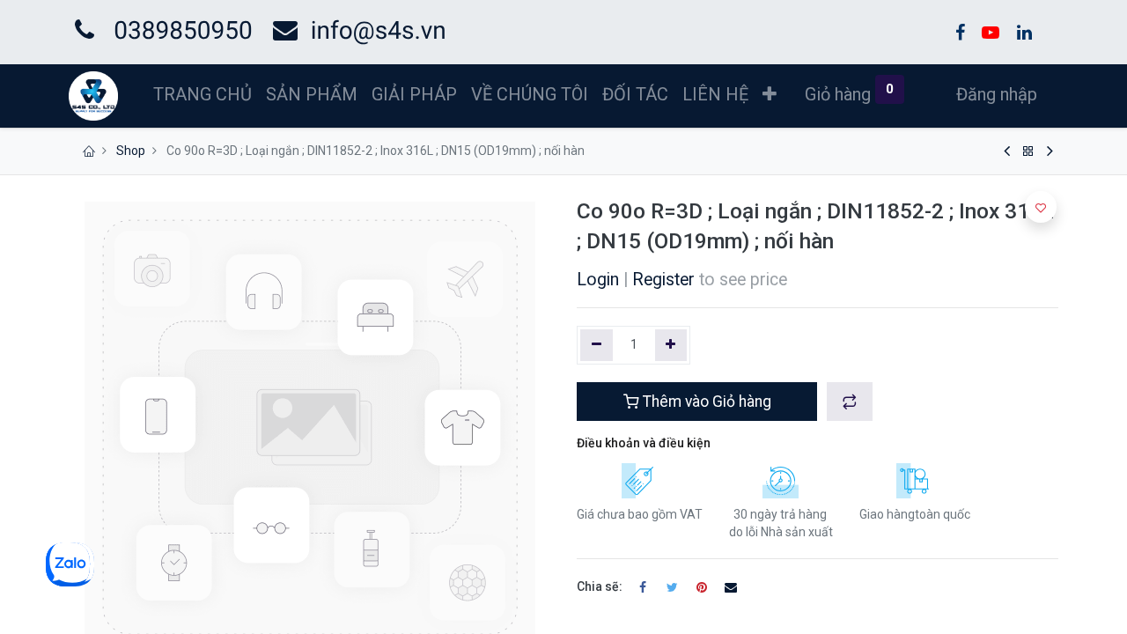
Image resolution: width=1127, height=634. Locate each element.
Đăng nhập (996, 94)
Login (598, 279)
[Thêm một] (671, 345)
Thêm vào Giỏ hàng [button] (705, 401)
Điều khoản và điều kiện (644, 443)
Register (663, 279)
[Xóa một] (596, 345)
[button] (769, 94)
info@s (349, 30)
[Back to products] (1028, 151)
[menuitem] (202, 94)
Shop (130, 151)
